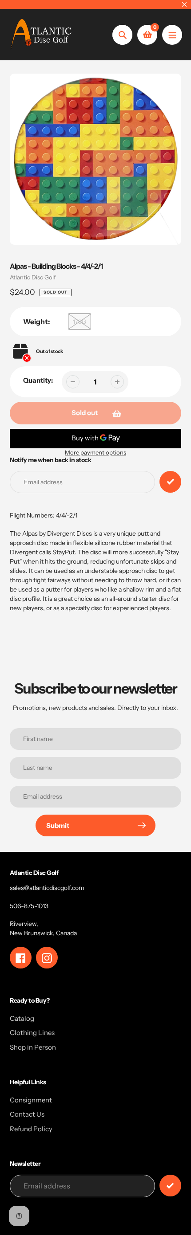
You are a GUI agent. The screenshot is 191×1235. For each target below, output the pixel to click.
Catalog (22, 1018)
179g (79, 321)
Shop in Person (33, 1047)
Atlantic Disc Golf (33, 277)
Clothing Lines (32, 1032)
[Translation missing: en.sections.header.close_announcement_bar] (184, 4)
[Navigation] (172, 35)
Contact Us (27, 1114)
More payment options (95, 452)
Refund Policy (31, 1129)
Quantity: (38, 380)
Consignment (31, 1100)
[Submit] (170, 1185)
